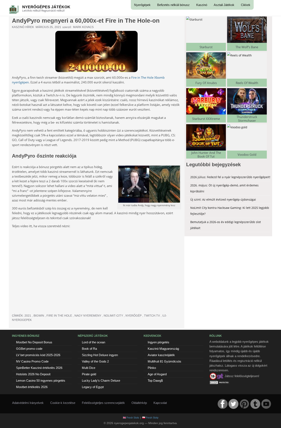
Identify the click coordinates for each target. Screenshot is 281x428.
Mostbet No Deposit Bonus (34, 342)
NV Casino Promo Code (32, 361)
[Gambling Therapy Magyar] (216, 376)
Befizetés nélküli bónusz (173, 5)
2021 (27, 315)
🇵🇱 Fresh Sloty (150, 417)
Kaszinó (201, 5)
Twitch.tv (152, 315)
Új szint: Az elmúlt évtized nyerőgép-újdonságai (223, 199)
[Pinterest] (244, 404)
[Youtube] (266, 404)
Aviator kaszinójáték (161, 355)
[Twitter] (233, 404)
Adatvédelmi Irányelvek (28, 403)
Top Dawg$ (155, 380)
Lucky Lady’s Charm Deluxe (101, 380)
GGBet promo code (29, 348)
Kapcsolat (160, 403)
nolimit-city (113, 315)
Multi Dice (88, 368)
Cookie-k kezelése (62, 403)
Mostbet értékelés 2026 (32, 387)
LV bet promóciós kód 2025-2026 (38, 355)
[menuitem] (142, 5)
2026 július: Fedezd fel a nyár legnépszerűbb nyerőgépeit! (230, 177)
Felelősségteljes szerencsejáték (103, 403)
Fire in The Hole (59, 315)
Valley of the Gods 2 (95, 361)
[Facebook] (223, 404)
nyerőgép (133, 315)
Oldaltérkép (139, 403)
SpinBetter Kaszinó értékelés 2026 (39, 368)
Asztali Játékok (224, 5)
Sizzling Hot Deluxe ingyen (100, 355)
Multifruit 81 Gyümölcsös (164, 361)
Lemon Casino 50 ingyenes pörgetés (40, 380)
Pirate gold (89, 374)
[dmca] (219, 382)
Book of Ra (89, 348)
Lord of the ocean (93, 342)
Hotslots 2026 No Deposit (33, 374)
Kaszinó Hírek (23, 27)
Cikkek (245, 5)
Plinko (152, 368)
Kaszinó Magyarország (163, 348)
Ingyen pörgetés (158, 342)
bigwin (39, 315)
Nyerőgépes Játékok (46, 7)
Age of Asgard (157, 374)
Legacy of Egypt (93, 387)
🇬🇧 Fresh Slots (131, 417)
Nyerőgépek (142, 5)
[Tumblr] (255, 404)
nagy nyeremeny (87, 315)
